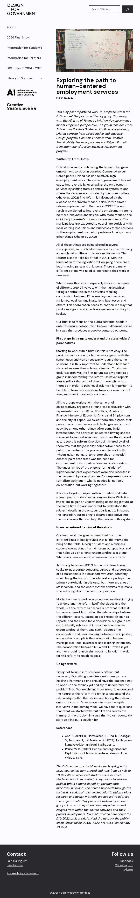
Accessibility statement (23, 873)
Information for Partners (24, 58)
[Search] (127, 9)
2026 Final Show (18, 37)
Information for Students (24, 48)
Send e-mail (15, 865)
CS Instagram (124, 865)
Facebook (126, 861)
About (11, 27)
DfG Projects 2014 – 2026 (25, 68)
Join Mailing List (17, 861)
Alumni (128, 869)
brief (100, 120)
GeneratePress (81, 892)
